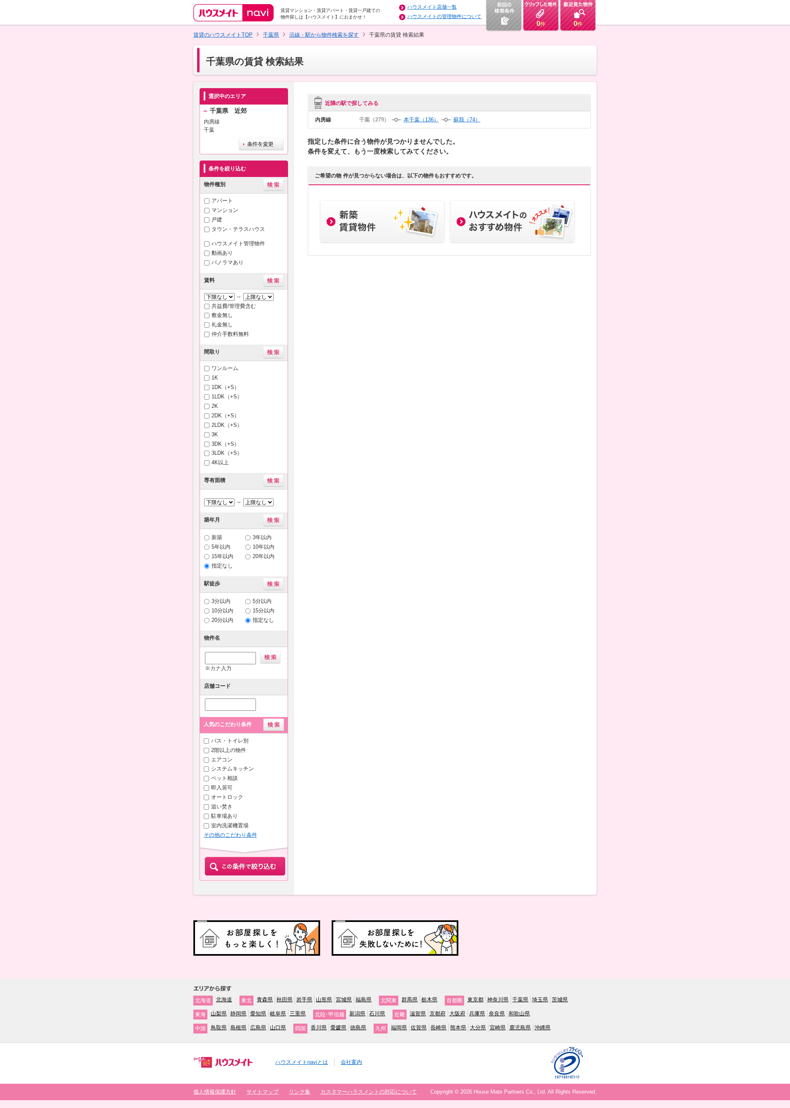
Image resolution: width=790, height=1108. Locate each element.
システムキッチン (232, 769)
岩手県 (304, 999)
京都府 (438, 1013)
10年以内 (263, 547)
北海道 (224, 999)
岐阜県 (278, 1013)
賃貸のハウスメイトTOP (223, 35)
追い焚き (221, 806)
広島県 (258, 1027)
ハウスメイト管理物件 (238, 243)
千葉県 (271, 35)
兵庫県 (477, 1013)
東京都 (475, 999)
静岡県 (238, 1013)
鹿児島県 (520, 1027)
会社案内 (351, 1062)
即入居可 (221, 787)
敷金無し (222, 315)
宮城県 (344, 999)
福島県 (364, 999)
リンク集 (299, 1092)
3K (214, 434)
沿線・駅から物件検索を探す (324, 35)
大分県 (478, 1027)
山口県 (278, 1027)
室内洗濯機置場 (230, 825)
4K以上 (220, 462)
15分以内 (263, 611)
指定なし (222, 566)
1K (214, 378)
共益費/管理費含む (233, 306)
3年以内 (262, 537)
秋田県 (284, 999)
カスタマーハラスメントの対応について (369, 1092)
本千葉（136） (421, 119)
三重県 (298, 1013)
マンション (224, 210)
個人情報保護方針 (214, 1092)
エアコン (221, 760)
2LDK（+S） (226, 425)
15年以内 (222, 556)
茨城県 (560, 999)
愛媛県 (338, 1027)
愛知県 (258, 1013)
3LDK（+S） (226, 453)
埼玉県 (540, 999)
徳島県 (358, 1027)
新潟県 (357, 1013)
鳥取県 (219, 1027)
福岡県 (399, 1027)
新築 (216, 537)
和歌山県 (519, 1013)
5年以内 (220, 547)
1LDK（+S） (226, 396)
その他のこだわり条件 (230, 835)
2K (214, 406)
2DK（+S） (225, 415)
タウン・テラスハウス (238, 229)
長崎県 (438, 1027)
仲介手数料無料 (230, 334)
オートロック (227, 797)
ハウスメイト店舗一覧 (432, 7)
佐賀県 (419, 1027)
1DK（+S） (225, 387)
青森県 (265, 999)
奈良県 (497, 1013)
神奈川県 (498, 999)
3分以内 (220, 601)
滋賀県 (418, 1013)
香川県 (319, 1027)
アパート (222, 201)
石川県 (377, 1013)
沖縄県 (542, 1027)
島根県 (238, 1027)
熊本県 (458, 1027)
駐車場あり (224, 816)
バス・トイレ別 (230, 741)
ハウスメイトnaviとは (301, 1062)
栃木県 (429, 999)
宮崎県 (498, 1027)
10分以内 (222, 611)
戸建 (216, 219)
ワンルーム (224, 368)
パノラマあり (227, 262)
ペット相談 (224, 778)
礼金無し (222, 324)
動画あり (222, 253)
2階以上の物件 (228, 750)
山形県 (324, 999)
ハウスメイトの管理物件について (444, 16)
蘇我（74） (467, 119)
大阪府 (457, 1013)
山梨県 (219, 1013)
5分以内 (262, 601)
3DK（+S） (225, 444)
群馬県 (410, 999)
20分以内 (222, 620)
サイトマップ (262, 1092)
